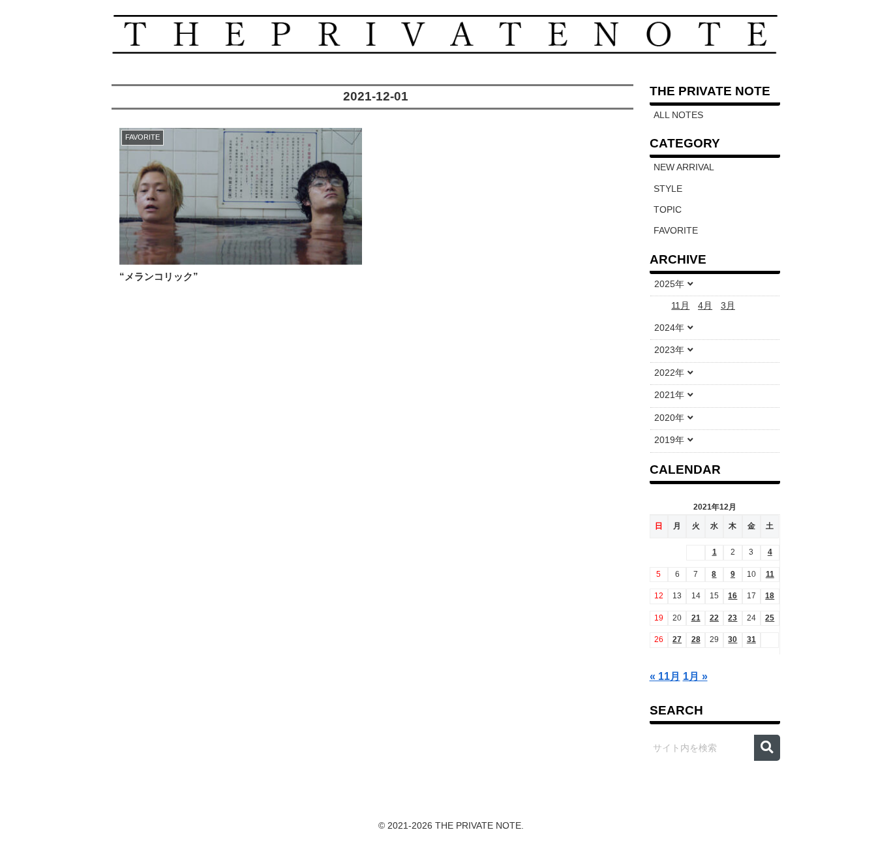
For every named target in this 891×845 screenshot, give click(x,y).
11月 (680, 306)
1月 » (695, 676)
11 (770, 574)
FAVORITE (676, 231)
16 (732, 595)
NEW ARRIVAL (684, 167)
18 (769, 595)
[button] (767, 748)
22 (714, 617)
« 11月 (665, 676)
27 (677, 639)
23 (732, 617)
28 (696, 639)
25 (769, 617)
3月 (728, 306)
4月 (705, 306)
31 (751, 639)
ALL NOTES (678, 115)
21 (696, 617)
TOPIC (668, 210)
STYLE (668, 189)
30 (732, 639)
